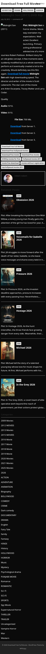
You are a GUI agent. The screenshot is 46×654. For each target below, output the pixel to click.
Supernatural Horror (11, 609)
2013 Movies (7, 430)
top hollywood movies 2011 (12, 167)
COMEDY (5, 501)
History (4, 548)
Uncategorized (8, 624)
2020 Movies (7, 458)
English (4, 524)
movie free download (10, 163)
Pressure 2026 (24, 273)
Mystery (5, 567)
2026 (18, 196)
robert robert (20, 175)
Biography (6, 491)
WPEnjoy (23, 648)
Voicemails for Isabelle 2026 (29, 238)
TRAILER (5, 619)
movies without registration (32, 163)
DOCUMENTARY (8, 515)
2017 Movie (6, 444)
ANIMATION (7, 486)
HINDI (4, 543)
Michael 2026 (23, 347)
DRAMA (17, 10)
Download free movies (30, 155)
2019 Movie (6, 453)
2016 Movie (6, 439)
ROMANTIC (6, 586)
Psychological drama (11, 572)
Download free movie (10, 155)
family (4, 534)
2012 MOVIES (7, 425)
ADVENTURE (7, 10)
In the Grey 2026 (25, 384)
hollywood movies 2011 (32, 159)
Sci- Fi (3, 590)
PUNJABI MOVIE (8, 576)
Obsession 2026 (25, 199)
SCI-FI (4, 595)
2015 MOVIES (7, 434)
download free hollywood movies (15, 151)
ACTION (5, 477)
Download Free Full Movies (20, 4)
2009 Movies (7, 420)
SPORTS (4, 600)
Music (4, 562)
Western (5, 638)
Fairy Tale (5, 529)
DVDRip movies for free (11, 159)
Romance (5, 581)
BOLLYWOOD (7, 496)
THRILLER (5, 614)
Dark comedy (7, 510)
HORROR (39, 10)
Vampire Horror (8, 628)
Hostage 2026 (24, 310)
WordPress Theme (35, 645)
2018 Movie (6, 449)
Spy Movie (6, 605)
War (3, 633)
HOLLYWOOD (28, 10)
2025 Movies (7, 467)
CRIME (4, 505)
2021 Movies (7, 463)
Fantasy (5, 538)
